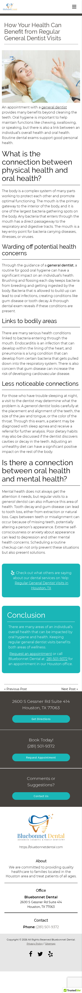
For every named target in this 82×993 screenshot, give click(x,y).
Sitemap (50, 943)
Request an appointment (30, 654)
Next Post (68, 689)
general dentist (54, 107)
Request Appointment (41, 757)
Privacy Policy (35, 943)
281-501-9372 (56, 659)
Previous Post (17, 689)
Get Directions (41, 719)
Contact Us (41, 796)
